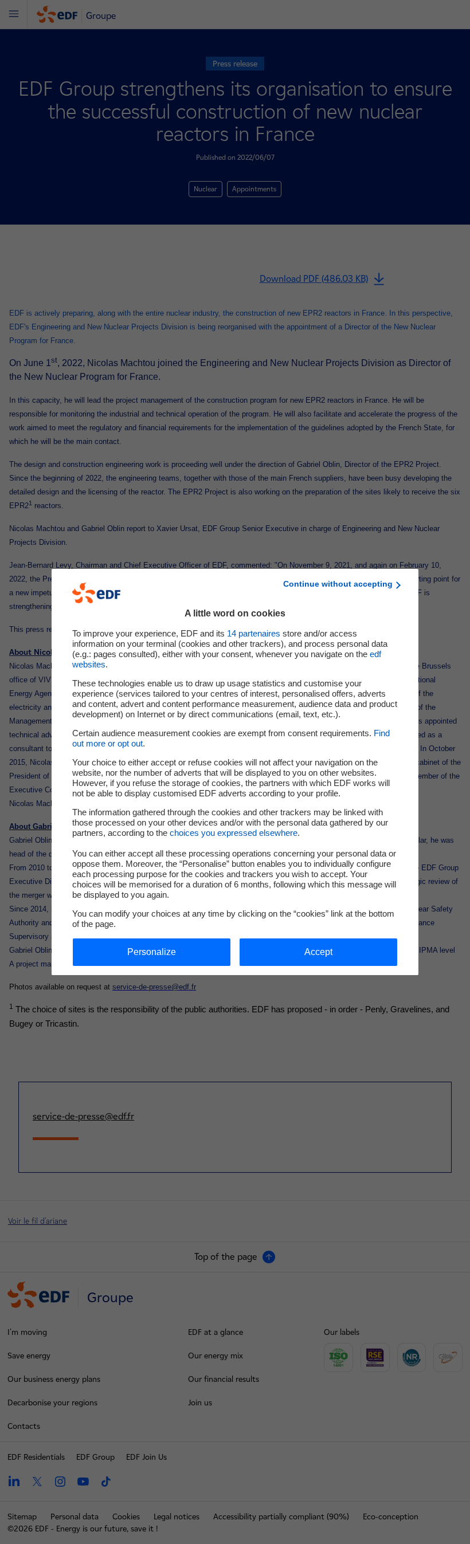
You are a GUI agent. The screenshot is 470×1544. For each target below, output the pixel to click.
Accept (318, 952)
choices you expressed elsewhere (233, 833)
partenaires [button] (253, 633)
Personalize (151, 952)
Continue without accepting (338, 583)
